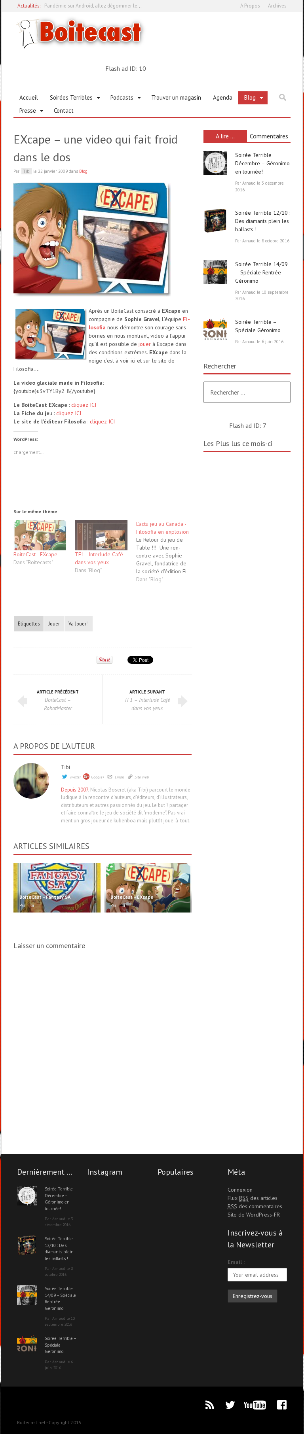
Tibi (65, 767)
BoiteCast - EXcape (35, 554)
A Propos (250, 5)
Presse (24, 112)
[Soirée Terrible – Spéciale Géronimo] (215, 330)
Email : (236, 1262)
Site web (142, 777)
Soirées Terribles (68, 99)
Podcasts (118, 99)
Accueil (28, 97)
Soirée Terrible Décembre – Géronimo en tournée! (262, 163)
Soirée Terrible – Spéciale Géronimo (60, 1345)
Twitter (75, 777)
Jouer (54, 623)
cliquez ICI (83, 404)
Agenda (222, 97)
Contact (64, 110)
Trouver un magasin (176, 97)
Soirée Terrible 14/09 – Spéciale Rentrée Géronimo (261, 272)
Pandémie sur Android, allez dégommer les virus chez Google (112, 5)
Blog (247, 99)
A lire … (225, 136)
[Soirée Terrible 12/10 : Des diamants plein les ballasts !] (215, 220)
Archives (277, 5)
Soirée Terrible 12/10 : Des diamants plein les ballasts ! (262, 221)
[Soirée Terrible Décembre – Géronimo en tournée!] (215, 163)
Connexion (240, 1189)
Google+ (97, 777)
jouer (145, 344)
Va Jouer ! (78, 623)
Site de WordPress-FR (254, 1214)
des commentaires (255, 1206)
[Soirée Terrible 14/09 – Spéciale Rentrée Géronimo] (215, 272)
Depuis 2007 (74, 789)
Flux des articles (252, 1198)
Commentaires (269, 136)
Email (119, 777)
